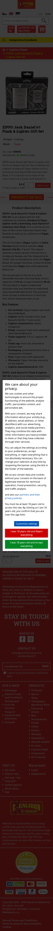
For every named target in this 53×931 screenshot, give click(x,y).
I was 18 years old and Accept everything (26, 544)
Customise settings (26, 523)
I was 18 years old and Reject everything (27, 533)
